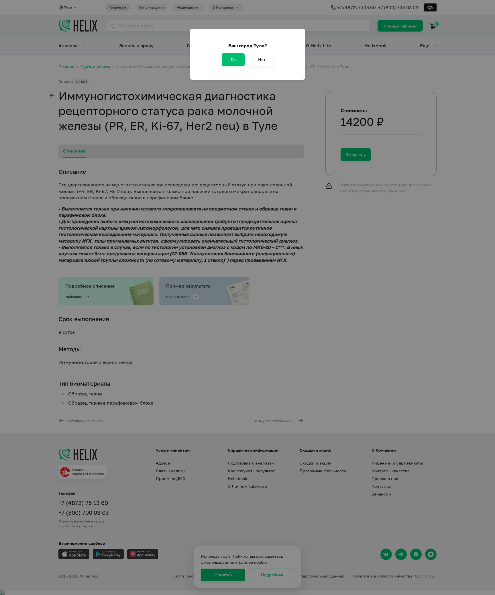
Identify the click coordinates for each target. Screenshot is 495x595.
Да (233, 59)
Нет (262, 59)
